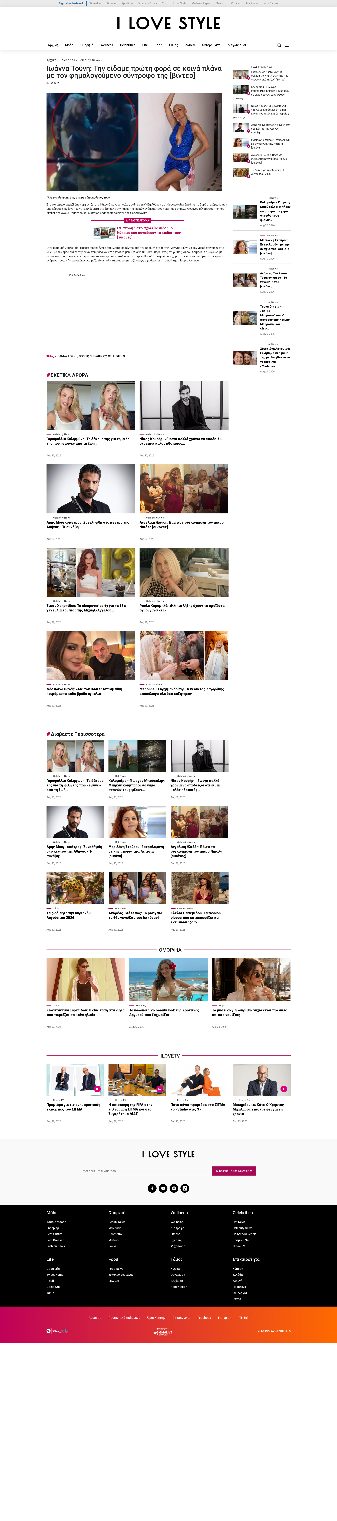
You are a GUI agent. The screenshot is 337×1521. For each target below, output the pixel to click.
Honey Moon (179, 1286)
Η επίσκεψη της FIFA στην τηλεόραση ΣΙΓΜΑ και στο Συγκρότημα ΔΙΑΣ (130, 1109)
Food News (115, 1268)
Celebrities (127, 45)
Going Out (53, 1286)
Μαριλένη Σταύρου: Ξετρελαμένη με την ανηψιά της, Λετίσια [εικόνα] (136, 851)
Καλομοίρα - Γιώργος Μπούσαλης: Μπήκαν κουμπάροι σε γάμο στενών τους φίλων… (136, 785)
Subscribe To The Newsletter (234, 1171)
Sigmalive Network (71, 3)
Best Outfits (54, 1234)
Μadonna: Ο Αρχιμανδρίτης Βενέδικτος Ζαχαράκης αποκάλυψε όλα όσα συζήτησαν (182, 691)
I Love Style (179, 3)
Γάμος (173, 45)
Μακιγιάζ (141, 1005)
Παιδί (50, 1281)
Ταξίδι (51, 1293)
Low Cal (113, 1281)
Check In (221, 3)
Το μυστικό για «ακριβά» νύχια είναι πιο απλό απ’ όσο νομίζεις (249, 1012)
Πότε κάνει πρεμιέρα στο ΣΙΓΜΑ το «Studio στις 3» (198, 1107)
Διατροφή (177, 1228)
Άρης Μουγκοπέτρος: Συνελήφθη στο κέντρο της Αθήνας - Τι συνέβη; (88, 524)
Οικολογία (240, 1293)
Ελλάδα (238, 1274)
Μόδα (69, 45)
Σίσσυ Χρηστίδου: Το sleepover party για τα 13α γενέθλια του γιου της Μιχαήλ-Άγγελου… (86, 608)
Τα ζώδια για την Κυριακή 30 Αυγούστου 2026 (70, 915)
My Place (252, 3)
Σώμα (56, 1005)
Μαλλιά (113, 1240)
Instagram (225, 1318)
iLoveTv (170, 1056)
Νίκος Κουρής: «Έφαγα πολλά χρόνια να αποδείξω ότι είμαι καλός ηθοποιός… (181, 441)
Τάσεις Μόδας (56, 1222)
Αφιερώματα (211, 45)
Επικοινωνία (181, 1318)
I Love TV (58, 1100)
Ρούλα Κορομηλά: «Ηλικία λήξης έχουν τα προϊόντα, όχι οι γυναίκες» (182, 608)
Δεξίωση (177, 1281)
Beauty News (116, 1222)
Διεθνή (237, 1281)
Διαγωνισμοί (236, 45)
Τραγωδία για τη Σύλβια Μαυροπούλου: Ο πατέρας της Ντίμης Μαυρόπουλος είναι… (275, 317)
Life (145, 45)
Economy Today (147, 3)
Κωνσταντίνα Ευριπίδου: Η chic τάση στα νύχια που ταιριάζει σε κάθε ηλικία (85, 1012)
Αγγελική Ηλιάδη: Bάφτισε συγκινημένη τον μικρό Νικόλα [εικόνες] (182, 524)
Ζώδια (190, 45)
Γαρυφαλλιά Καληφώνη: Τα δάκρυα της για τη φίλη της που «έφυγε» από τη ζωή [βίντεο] (269, 75)
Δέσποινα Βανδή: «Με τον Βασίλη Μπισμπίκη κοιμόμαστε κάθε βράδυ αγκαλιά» (84, 691)
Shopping (53, 1228)
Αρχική (53, 45)
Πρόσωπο (115, 1234)
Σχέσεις (176, 1240)
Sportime (127, 3)
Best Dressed (55, 1240)
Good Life (53, 1268)
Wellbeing (177, 1222)
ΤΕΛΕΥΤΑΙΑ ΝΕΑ (261, 67)
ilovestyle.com (283, 1331)
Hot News (120, 776)
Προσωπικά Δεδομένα (124, 1318)
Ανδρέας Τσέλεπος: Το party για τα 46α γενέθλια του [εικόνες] (135, 915)
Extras (237, 1299)
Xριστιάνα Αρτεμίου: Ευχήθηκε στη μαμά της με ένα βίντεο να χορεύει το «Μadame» (275, 357)
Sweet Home (55, 1274)
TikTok (244, 1318)
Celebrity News (89, 60)
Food (158, 45)
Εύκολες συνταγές (120, 1274)
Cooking (236, 3)
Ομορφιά (86, 45)
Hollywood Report (244, 1234)
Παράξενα (239, 1286)
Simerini (111, 3)
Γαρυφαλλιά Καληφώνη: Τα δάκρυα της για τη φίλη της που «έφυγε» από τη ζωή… (88, 441)
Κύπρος (238, 1268)
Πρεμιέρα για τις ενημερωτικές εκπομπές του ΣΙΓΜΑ (73, 1107)
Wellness (106, 45)
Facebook (204, 1318)
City (164, 3)
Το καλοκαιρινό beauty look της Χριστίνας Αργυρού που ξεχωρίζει (164, 1012)
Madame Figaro (201, 3)
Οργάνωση (178, 1274)
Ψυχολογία (178, 1246)
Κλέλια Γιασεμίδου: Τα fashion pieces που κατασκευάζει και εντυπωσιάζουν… (196, 917)
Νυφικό (176, 1268)
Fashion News (185, 908)
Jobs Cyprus (270, 3)
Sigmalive (95, 3)
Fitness (175, 1234)
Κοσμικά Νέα (241, 1240)
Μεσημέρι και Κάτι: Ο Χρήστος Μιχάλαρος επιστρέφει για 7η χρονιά (258, 1109)
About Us (95, 1318)
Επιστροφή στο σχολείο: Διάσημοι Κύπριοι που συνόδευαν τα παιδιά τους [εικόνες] (149, 232)
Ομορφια (170, 950)
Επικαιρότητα (246, 1259)
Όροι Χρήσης (156, 1318)
